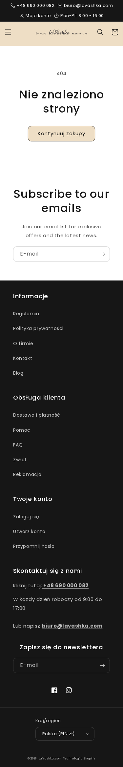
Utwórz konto (29, 531)
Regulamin (26, 313)
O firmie (23, 343)
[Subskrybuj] (102, 254)
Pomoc (22, 430)
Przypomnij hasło (34, 546)
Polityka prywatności (38, 328)
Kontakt (22, 358)
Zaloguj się (26, 516)
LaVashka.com (50, 758)
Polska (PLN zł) (58, 734)
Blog (18, 373)
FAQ (18, 445)
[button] (8, 32)
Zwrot (20, 459)
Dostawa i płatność (36, 415)
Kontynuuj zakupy (61, 133)
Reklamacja (27, 474)
